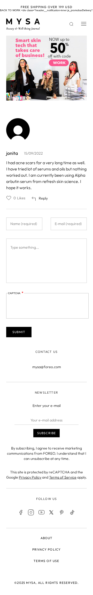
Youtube (41, 512)
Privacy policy (46, 549)
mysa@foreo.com (46, 367)
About (47, 538)
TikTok (72, 512)
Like (8, 198)
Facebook (21, 512)
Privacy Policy (30, 477)
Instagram (31, 512)
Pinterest (62, 512)
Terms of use (46, 561)
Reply (43, 198)
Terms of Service (62, 477)
